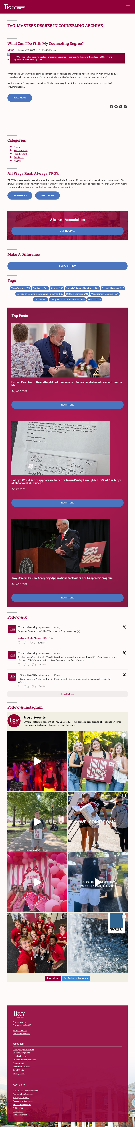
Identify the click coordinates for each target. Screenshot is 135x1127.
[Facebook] (111, 107)
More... (94, 299)
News (10, 50)
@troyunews (44, 627)
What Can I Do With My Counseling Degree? (45, 43)
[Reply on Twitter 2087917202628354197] (20, 686)
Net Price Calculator (21, 1066)
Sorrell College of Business (82, 288)
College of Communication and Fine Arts (40, 293)
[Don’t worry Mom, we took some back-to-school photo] (98, 761)
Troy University (27, 627)
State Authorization (21, 1115)
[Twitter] (116, 107)
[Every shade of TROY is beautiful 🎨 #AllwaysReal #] (98, 943)
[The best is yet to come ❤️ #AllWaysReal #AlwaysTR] (98, 822)
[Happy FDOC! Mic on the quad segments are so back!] (37, 822)
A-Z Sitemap (18, 1108)
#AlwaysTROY (39, 638)
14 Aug (57, 627)
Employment (18, 1063)
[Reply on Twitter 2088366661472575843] (20, 643)
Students (19, 157)
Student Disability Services (24, 1060)
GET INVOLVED (67, 231)
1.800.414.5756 (20, 1030)
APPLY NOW (47, 195)
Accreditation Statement (23, 1094)
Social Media (18, 1070)
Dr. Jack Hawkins (113, 288)
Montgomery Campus (104, 293)
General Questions (21, 1033)
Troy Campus (20, 288)
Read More (20, 97)
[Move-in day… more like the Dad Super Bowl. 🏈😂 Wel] (98, 882)
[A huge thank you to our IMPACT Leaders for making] (37, 943)
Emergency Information (23, 1049)
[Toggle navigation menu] (128, 6)
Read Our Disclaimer (22, 1104)
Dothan (40, 299)
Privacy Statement (21, 1097)
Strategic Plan (19, 1073)
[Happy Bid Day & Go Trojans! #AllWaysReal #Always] (37, 882)
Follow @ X (17, 617)
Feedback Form (20, 1056)
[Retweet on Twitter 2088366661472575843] (26, 643)
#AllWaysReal (25, 638)
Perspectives (20, 150)
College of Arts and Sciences (67, 299)
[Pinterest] (120, 107)
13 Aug (57, 675)
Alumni (17, 160)
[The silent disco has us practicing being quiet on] (37, 761)
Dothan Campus (77, 293)
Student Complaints (21, 1053)
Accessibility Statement (23, 1101)
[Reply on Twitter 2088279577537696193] (20, 664)
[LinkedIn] (125, 107)
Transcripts (18, 1111)
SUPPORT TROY (67, 266)
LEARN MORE (20, 195)
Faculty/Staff (20, 153)
